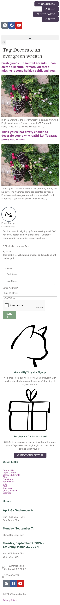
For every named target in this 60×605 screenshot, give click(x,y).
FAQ (5, 486)
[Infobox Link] (30, 356)
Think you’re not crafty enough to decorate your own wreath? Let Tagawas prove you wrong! (29, 136)
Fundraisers (9, 482)
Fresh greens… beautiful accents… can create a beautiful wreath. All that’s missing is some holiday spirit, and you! (28, 67)
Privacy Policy (10, 600)
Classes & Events (11, 475)
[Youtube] (18, 25)
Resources (8, 488)
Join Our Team (10, 491)
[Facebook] (11, 25)
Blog (5, 484)
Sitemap (7, 493)
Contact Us (8, 471)
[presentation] (24, 305)
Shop (5, 477)
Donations (8, 479)
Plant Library (9, 473)
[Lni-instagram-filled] (4, 25)
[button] (30, 37)
